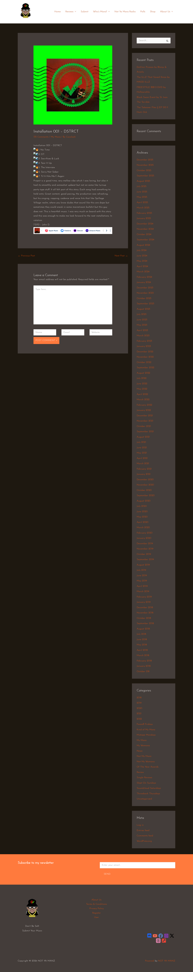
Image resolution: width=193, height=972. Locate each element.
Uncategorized (144, 799)
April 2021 (142, 458)
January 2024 (144, 282)
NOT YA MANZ (26, 19)
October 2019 (144, 554)
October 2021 (144, 426)
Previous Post (26, 256)
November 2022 (145, 357)
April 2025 (142, 202)
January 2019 (144, 602)
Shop (152, 12)
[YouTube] (155, 935)
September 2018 (145, 623)
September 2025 (145, 176)
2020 (139, 708)
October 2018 (144, 618)
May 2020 (142, 517)
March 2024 (143, 272)
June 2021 (142, 448)
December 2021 (145, 416)
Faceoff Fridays (145, 724)
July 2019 (141, 570)
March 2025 (143, 208)
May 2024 (142, 261)
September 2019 (145, 559)
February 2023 (144, 341)
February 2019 (144, 597)
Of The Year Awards (147, 767)
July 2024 (141, 250)
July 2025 (141, 186)
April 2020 (142, 522)
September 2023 (145, 304)
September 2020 (146, 495)
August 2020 (143, 501)
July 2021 (141, 442)
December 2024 (145, 224)
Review (140, 772)
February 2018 (144, 661)
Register (96, 913)
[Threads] (158, 940)
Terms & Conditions (96, 904)
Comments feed (145, 836)
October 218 (143, 671)
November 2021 (145, 421)
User (96, 917)
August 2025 (143, 181)
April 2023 (142, 330)
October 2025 (144, 170)
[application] (74, 11)
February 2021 (144, 469)
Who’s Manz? (100, 12)
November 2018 (145, 613)
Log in (140, 825)
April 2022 (142, 394)
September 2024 (145, 240)
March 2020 (143, 527)
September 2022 (145, 368)
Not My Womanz (146, 762)
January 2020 (144, 538)
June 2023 (142, 320)
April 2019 (142, 586)
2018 (139, 698)
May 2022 (142, 389)
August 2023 (143, 309)
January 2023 (144, 346)
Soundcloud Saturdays (149, 788)
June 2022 (142, 384)
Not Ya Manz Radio (125, 12)
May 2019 (142, 581)
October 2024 (144, 234)
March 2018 (143, 655)
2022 (139, 719)
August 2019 (143, 565)
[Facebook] (160, 935)
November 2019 (145, 549)
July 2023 (141, 314)
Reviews (69, 12)
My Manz (56, 137)
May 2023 (142, 325)
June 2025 (142, 192)
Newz (139, 751)
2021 (139, 713)
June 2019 (142, 575)
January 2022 (144, 410)
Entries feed (143, 830)
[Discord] (149, 935)
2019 (139, 703)
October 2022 (144, 362)
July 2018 (141, 634)
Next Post (121, 256)
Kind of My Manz (146, 730)
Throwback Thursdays (148, 793)
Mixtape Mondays (146, 735)
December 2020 (145, 479)
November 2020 (145, 485)
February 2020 (144, 533)
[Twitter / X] (171, 935)
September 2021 (145, 431)
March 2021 (143, 463)
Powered (149, 961)
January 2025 (144, 218)
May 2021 (142, 453)
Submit (84, 12)
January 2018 (144, 666)
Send (107, 874)
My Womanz (143, 745)
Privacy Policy (96, 908)
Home (57, 12)
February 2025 (144, 213)
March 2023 (143, 336)
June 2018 (142, 639)
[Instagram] (166, 935)
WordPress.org (144, 841)
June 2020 (142, 511)
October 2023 (144, 298)
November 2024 (145, 229)
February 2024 (144, 277)
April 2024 (142, 266)
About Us (165, 12)
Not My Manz (144, 756)
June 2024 (142, 256)
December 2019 (145, 543)
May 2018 (142, 645)
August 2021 (143, 437)
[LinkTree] (163, 940)
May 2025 (142, 197)
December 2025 (145, 160)
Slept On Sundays (146, 783)
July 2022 (141, 378)
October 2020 (144, 490)
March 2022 (143, 399)
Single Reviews (144, 777)
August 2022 (143, 373)
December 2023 (145, 288)
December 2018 (145, 607)
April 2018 (142, 650)
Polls (142, 12)
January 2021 (143, 474)
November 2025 (145, 165)
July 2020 (142, 506)
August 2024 (143, 245)
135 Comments (40, 137)
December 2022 (145, 352)
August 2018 (143, 629)
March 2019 (143, 591)
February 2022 (144, 405)
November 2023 (145, 293)
